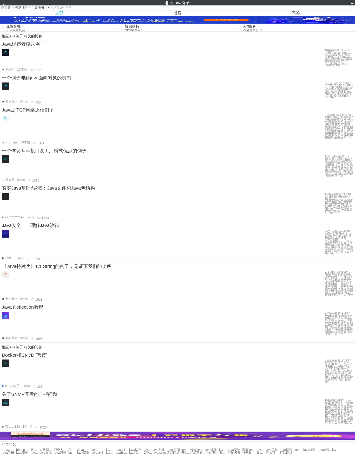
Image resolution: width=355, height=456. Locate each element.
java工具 (272, 449)
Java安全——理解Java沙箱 (30, 225)
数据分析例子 (35, 449)
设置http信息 (261, 452)
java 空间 (173, 449)
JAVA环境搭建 (148, 452)
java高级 (298, 449)
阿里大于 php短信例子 (61, 449)
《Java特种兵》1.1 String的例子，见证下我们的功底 (56, 266)
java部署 (60, 452)
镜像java (196, 449)
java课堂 (324, 449)
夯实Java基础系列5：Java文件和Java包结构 (48, 188)
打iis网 (270, 452)
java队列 (135, 449)
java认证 (336, 449)
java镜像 (211, 449)
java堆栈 (110, 449)
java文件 (121, 449)
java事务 (185, 449)
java (94, 449)
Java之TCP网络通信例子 (28, 110)
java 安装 (261, 449)
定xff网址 (173, 452)
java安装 (234, 449)
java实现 (110, 452)
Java (80, 449)
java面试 (46, 452)
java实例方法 (136, 452)
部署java (248, 449)
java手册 (8, 452)
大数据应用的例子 (47, 449)
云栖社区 (21, 8)
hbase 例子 (23, 449)
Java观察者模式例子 (23, 44)
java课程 (35, 452)
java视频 (286, 449)
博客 (177, 13)
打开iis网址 (249, 452)
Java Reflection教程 (22, 307)
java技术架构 (122, 452)
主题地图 (37, 8)
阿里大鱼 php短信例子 (72, 449)
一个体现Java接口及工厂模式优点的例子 (44, 150)
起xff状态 (196, 452)
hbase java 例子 (9, 449)
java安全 (22, 452)
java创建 (159, 449)
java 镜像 (223, 449)
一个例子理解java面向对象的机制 (36, 77)
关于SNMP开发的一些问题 (29, 394)
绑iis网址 (211, 452)
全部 (59, 13)
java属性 (97, 452)
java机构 (148, 449)
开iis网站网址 (185, 452)
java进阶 (309, 449)
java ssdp (159, 452)
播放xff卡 (223, 452)
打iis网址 (286, 452)
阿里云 (6, 8)
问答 (296, 13)
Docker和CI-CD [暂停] (25, 355)
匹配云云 (234, 452)
